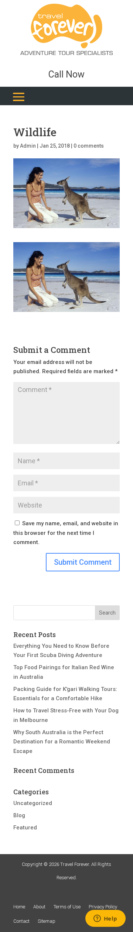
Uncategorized (32, 803)
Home (19, 906)
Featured (25, 827)
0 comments (89, 146)
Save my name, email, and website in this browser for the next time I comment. (65, 533)
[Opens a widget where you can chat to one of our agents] (105, 919)
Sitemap (46, 921)
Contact (21, 921)
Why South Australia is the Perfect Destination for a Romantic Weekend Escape (61, 741)
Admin (28, 146)
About (39, 906)
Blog (19, 815)
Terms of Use (67, 906)
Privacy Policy (103, 906)
